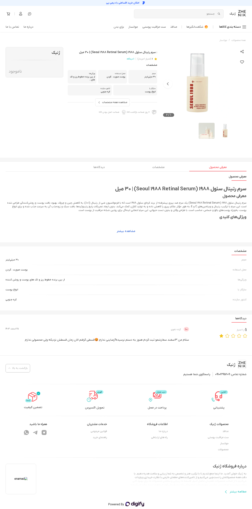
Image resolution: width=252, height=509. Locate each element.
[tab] (217, 168)
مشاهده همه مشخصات (114, 102)
